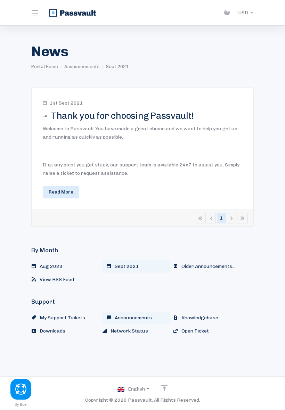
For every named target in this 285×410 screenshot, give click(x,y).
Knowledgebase (199, 318)
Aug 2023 (51, 266)
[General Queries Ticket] (20, 389)
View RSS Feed (56, 279)
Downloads (52, 331)
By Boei (21, 404)
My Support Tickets (62, 318)
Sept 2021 (126, 266)
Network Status (128, 331)
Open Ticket (194, 331)
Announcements (82, 66)
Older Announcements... (207, 266)
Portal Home (44, 66)
